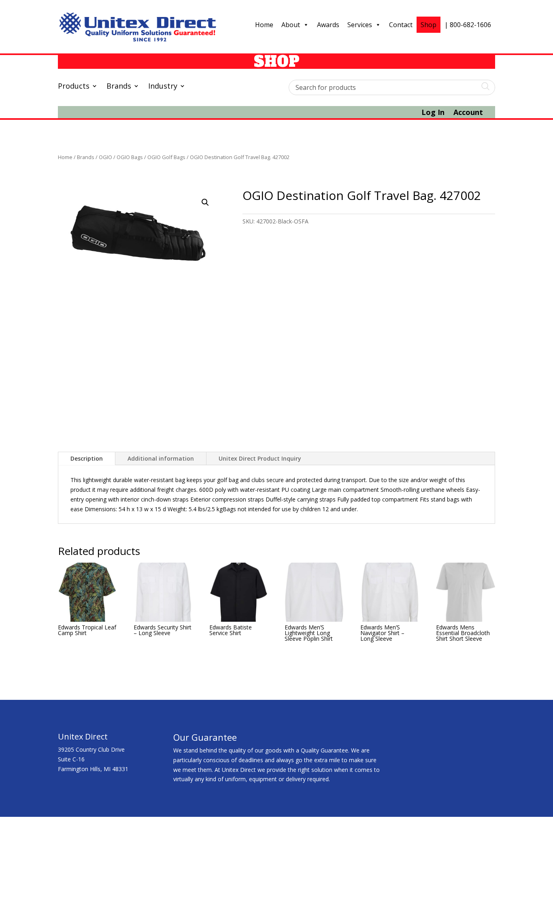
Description (86, 458)
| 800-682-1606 (468, 24)
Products (73, 87)
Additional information (161, 458)
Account (468, 113)
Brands (118, 87)
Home (264, 24)
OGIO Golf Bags (166, 157)
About (290, 24)
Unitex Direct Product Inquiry (260, 458)
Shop (428, 24)
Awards (328, 24)
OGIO (105, 157)
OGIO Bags (130, 157)
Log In (433, 113)
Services (359, 24)
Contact (401, 24)
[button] (205, 202)
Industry (162, 87)
